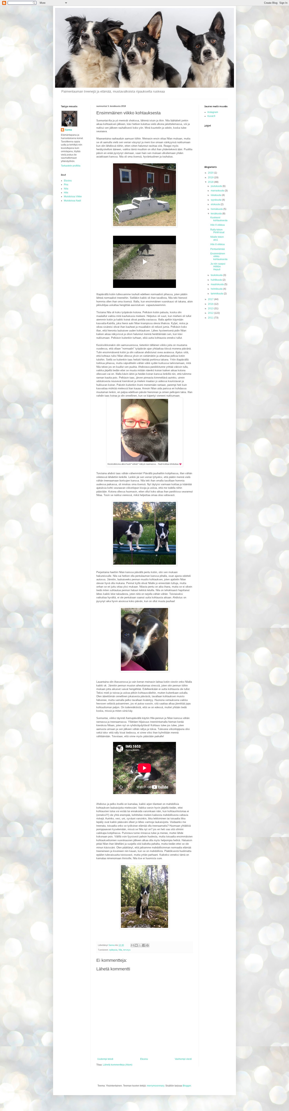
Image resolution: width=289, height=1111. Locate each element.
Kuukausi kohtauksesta (218, 219)
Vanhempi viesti (183, 1059)
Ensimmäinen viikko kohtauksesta (218, 256)
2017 (211, 299)
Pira (66, 184)
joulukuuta (217, 186)
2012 (211, 313)
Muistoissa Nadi (72, 200)
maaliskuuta (217, 284)
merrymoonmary (155, 1085)
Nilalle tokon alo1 (217, 238)
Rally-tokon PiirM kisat (217, 231)
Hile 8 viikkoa (217, 244)
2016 (211, 304)
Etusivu (144, 1059)
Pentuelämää (217, 249)
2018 (211, 182)
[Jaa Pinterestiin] (147, 945)
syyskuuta (216, 199)
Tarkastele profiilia (70, 165)
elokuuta (216, 204)
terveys (127, 950)
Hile (66, 192)
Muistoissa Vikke (73, 196)
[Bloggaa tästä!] (136, 945)
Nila (120, 950)
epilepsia (113, 950)
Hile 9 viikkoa (217, 225)
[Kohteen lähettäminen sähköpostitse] (132, 945)
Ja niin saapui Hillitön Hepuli (217, 266)
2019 (211, 177)
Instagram (212, 112)
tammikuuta (217, 293)
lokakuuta (216, 195)
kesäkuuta (216, 213)
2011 (211, 317)
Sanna (68, 129)
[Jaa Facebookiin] (144, 945)
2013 (211, 308)
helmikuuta (217, 289)
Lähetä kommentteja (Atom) (117, 1064)
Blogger (187, 1085)
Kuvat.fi (211, 116)
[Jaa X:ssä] (140, 945)
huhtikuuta (217, 279)
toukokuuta (217, 275)
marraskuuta (218, 190)
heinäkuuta (217, 209)
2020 (211, 172)
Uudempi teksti (105, 1059)
